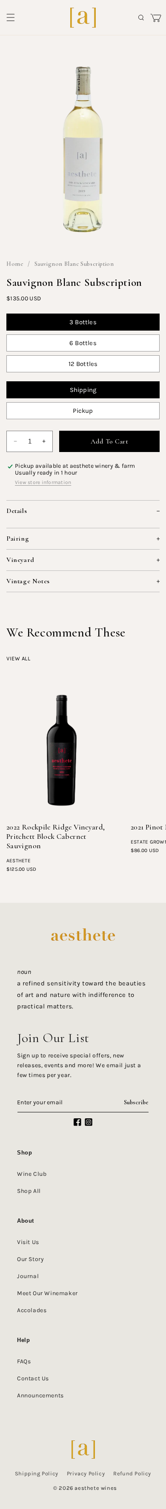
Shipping (83, 390)
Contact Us (33, 1378)
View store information (43, 482)
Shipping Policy (36, 1473)
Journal (28, 1276)
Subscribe (136, 1102)
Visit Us (28, 1242)
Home (14, 264)
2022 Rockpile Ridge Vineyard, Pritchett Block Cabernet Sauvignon (55, 836)
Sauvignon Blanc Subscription (74, 264)
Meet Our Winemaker (47, 1293)
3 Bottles (83, 322)
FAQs (24, 1361)
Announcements (40, 1395)
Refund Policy (132, 1473)
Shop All (29, 1191)
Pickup (83, 411)
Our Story (30, 1259)
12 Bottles (83, 364)
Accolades (31, 1310)
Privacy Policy (86, 1473)
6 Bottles (83, 343)
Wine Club (31, 1174)
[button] (10, 17)
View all (18, 658)
